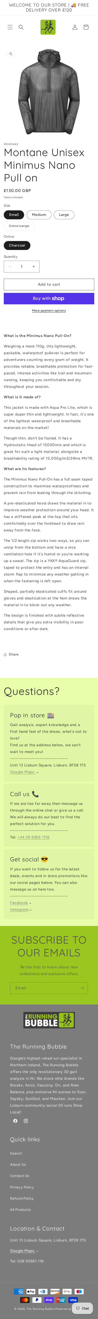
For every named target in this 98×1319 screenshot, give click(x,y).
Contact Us (19, 1176)
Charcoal (17, 245)
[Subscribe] (82, 988)
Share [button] (14, 654)
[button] (10, 27)
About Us (18, 1164)
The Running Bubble (41, 1309)
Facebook (19, 903)
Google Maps (22, 772)
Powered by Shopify (69, 1309)
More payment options (49, 310)
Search (16, 1153)
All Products (20, 1210)
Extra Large (22, 227)
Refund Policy (22, 1198)
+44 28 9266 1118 (33, 837)
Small (14, 215)
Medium (39, 215)
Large (64, 215)
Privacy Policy (22, 1187)
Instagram (19, 909)
